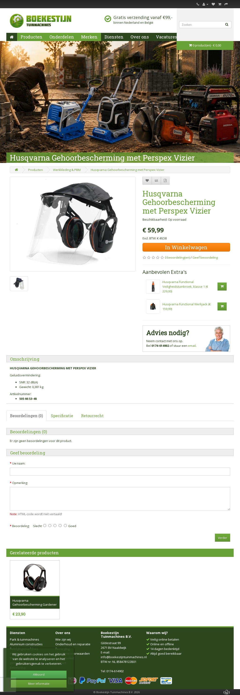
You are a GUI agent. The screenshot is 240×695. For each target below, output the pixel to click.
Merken (89, 37)
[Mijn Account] (205, 4)
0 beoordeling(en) (177, 257)
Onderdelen (61, 37)
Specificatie (62, 415)
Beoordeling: (21, 526)
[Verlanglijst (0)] (213, 4)
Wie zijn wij (63, 639)
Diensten (114, 37)
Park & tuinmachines (24, 639)
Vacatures (166, 37)
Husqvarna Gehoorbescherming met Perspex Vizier (127, 170)
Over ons (140, 37)
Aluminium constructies (26, 644)
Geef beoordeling (205, 257)
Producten (31, 37)
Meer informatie (38, 684)
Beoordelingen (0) (26, 415)
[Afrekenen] (226, 4)
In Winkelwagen (186, 247)
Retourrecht (92, 415)
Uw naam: (18, 463)
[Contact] (198, 4)
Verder (222, 538)
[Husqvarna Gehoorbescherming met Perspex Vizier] (72, 224)
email (192, 346)
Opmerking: (20, 483)
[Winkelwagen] (219, 4)
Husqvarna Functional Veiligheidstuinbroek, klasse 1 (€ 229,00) (185, 286)
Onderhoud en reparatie (72, 644)
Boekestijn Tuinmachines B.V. (116, 634)
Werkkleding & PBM (67, 170)
